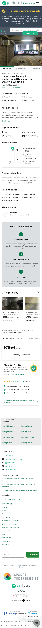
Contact (4, 514)
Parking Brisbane (7, 432)
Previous (4, 50)
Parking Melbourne (8, 426)
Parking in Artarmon (17, 21)
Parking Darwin (26, 443)
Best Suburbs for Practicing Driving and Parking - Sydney (18, 480)
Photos (8, 68)
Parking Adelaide (8, 437)
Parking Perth (26, 432)
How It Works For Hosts (9, 524)
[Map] (11, 156)
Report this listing (34, 338)
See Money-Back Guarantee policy (14, 374)
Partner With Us (7, 541)
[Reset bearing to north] (17, 160)
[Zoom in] (17, 149)
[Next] (38, 292)
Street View (22, 68)
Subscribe (32, 554)
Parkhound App (7, 503)
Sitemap (4, 507)
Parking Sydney (27, 426)
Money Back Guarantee (10, 531)
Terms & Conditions (8, 499)
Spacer (30, 626)
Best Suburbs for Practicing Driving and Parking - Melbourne (18, 485)
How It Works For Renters (10, 520)
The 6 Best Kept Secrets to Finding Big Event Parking (19, 490)
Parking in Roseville (17, 19)
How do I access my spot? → (12, 88)
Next (38, 50)
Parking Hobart (7, 443)
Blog (3, 534)
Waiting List (5, 544)
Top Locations (6, 517)
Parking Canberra (27, 437)
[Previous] (34, 292)
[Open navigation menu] (37, 3)
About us (5, 510)
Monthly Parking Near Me (10, 527)
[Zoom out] (17, 154)
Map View (36, 68)
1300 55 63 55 (30, 3)
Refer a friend (6, 537)
